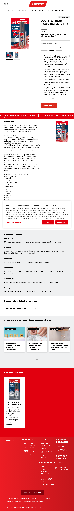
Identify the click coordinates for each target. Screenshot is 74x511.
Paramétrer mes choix (14, 222)
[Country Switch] (5, 4)
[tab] (37, 359)
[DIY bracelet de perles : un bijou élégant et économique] (37, 339)
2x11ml (44, 48)
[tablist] (37, 359)
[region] (37, 214)
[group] (20, 39)
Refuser (48, 222)
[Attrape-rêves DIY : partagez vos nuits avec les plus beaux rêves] (59, 339)
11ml (52, 48)
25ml (59, 48)
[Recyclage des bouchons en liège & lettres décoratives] (14, 339)
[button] (20, 308)
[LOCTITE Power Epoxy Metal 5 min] (14, 402)
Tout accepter (61, 222)
